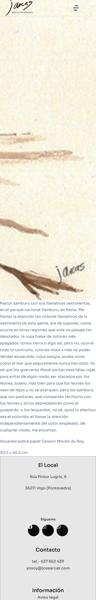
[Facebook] (33, 530)
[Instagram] (48, 530)
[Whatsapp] (62, 530)
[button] (76, 8)
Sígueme (48, 519)
